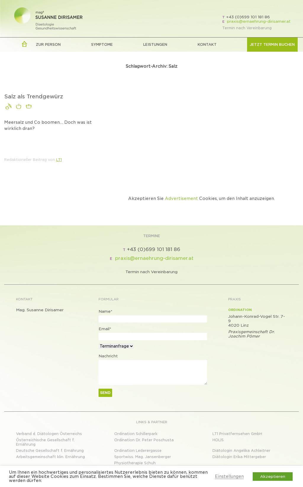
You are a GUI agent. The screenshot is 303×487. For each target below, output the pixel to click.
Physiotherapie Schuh (135, 463)
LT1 (59, 159)
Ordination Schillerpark (135, 433)
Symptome (102, 44)
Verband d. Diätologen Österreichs (49, 433)
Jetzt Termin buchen (272, 44)
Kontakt (207, 44)
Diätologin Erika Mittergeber (239, 457)
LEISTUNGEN (155, 44)
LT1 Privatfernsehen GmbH (237, 433)
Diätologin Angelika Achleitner (241, 450)
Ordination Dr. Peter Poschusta (144, 440)
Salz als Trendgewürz (33, 96)
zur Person (48, 44)
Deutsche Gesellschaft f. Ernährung (50, 450)
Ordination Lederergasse (138, 450)
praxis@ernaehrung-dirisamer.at (259, 21)
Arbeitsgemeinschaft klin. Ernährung (50, 457)
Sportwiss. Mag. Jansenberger (142, 457)
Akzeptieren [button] (272, 476)
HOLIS (218, 440)
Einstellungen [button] (229, 476)
